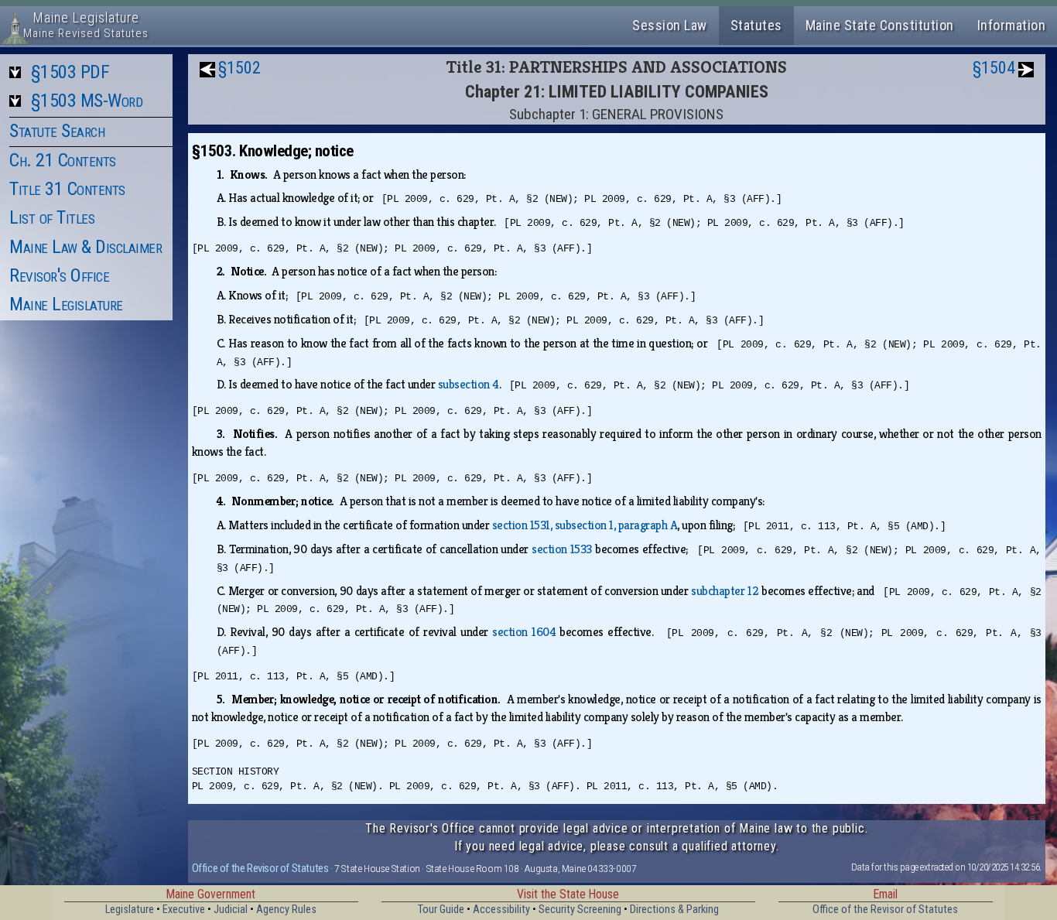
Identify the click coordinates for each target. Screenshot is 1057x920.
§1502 (239, 67)
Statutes (756, 25)
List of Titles (51, 217)
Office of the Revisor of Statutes (260, 868)
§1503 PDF (70, 72)
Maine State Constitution (880, 25)
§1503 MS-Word (87, 100)
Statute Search (56, 131)
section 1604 (524, 632)
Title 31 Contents (67, 189)
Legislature (129, 909)
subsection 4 (468, 384)
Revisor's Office (59, 275)
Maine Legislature (66, 304)
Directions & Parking (674, 909)
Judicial (231, 909)
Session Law (669, 25)
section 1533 (562, 549)
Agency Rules (286, 909)
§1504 (994, 67)
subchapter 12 (724, 591)
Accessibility (501, 909)
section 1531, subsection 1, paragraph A (585, 525)
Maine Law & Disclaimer (85, 247)
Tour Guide (441, 909)
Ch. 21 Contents (62, 160)
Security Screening (580, 909)
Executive (183, 909)
